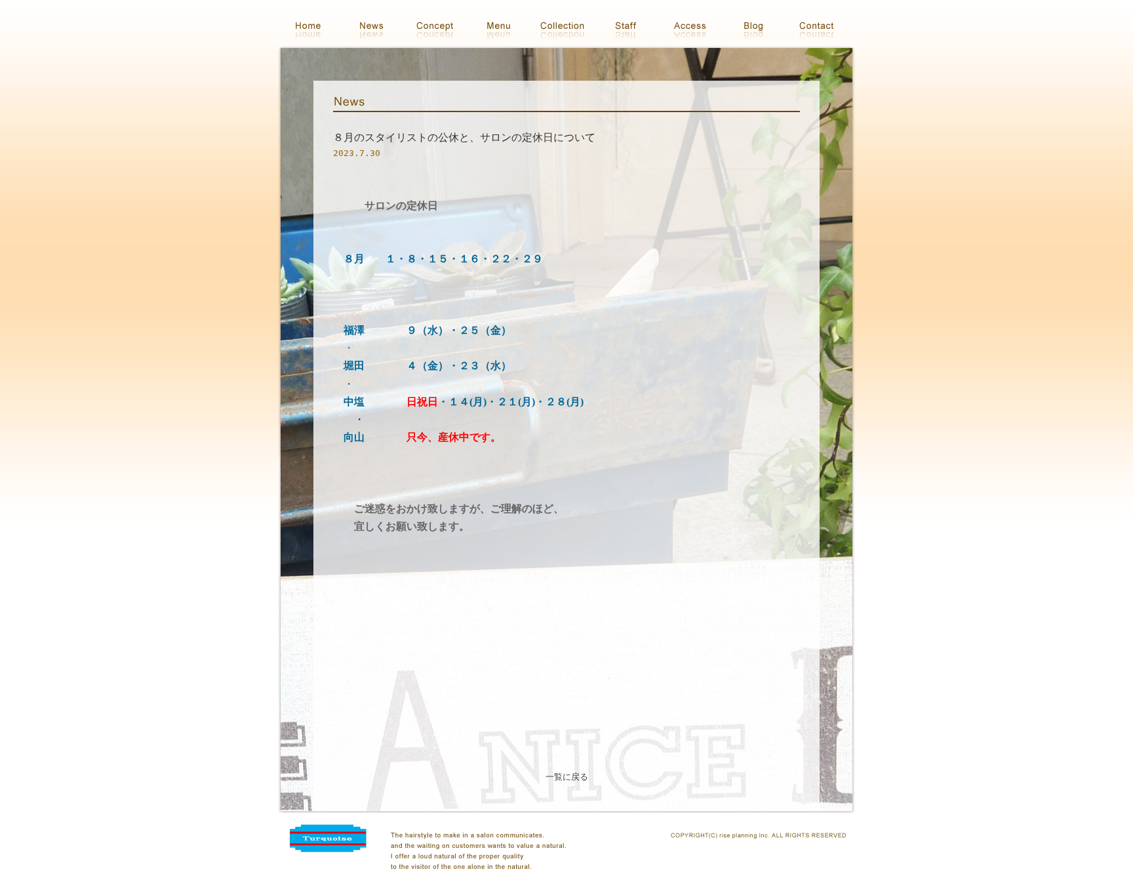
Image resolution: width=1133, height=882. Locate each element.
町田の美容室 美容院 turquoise (312, 28)
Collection (567, 28)
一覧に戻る (567, 777)
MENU (503, 28)
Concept (439, 28)
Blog (757, 28)
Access (694, 28)
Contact (821, 28)
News (376, 28)
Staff (630, 28)
